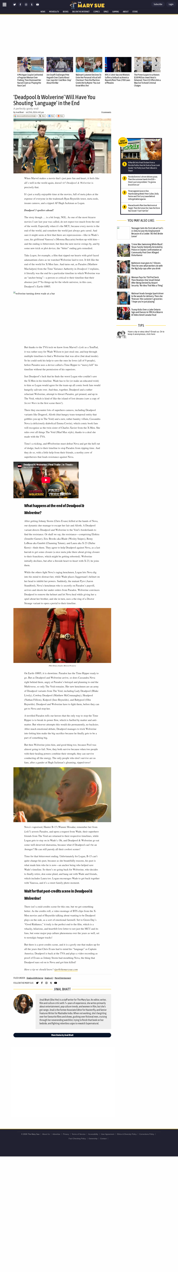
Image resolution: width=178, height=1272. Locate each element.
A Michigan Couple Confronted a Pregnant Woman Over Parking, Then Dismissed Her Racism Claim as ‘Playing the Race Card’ (30, 80)
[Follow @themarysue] (14, 6)
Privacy (66, 1134)
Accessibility (93, 1134)
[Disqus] (63, 1081)
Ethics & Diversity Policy (127, 1134)
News (43, 11)
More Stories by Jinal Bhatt (62, 1035)
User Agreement (107, 1134)
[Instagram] (26, 6)
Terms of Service (78, 1134)
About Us (46, 1134)
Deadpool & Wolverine (35, 978)
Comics (96, 11)
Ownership (93, 1138)
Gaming (115, 11)
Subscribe (158, 4)
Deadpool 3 (49, 978)
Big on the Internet (81, 11)
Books (65, 11)
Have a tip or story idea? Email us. (143, 332)
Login (171, 4)
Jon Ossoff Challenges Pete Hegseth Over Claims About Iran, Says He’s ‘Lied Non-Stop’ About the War (59, 78)
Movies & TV (54, 11)
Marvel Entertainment (63, 978)
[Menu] (4, 4)
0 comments (106, 112)
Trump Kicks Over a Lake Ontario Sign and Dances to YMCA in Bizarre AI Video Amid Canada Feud (147, 312)
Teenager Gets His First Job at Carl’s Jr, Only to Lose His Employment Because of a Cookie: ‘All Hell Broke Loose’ (147, 232)
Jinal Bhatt (20, 112)
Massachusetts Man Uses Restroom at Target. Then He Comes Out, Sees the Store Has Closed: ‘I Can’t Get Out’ (144, 208)
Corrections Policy (146, 1134)
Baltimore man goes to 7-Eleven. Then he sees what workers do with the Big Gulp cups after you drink (147, 265)
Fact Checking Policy (77, 1138)
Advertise (56, 1134)
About (125, 11)
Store (135, 11)
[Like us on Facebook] (20, 6)
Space (106, 11)
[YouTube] (37, 6)
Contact (103, 1138)
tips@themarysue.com (66, 969)
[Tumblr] (31, 6)
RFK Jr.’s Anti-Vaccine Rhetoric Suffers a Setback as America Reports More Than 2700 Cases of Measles (117, 78)
